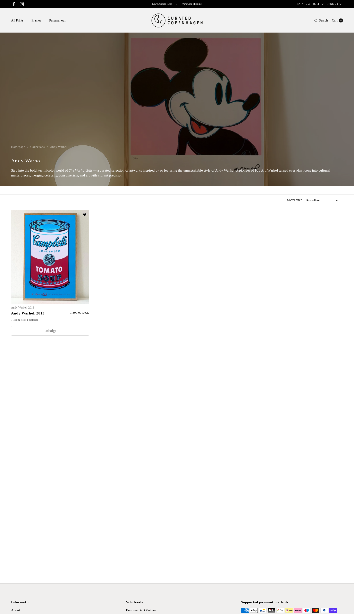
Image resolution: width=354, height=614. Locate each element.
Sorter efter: (294, 200)
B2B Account (303, 4)
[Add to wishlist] (85, 215)
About (15, 610)
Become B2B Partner (141, 610)
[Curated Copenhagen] (177, 20)
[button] (321, 20)
